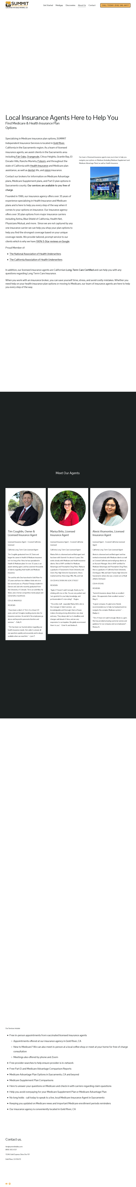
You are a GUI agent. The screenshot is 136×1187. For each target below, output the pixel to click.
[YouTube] (6, 1184)
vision (48, 170)
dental (31, 170)
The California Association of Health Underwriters (35, 259)
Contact (92, 5)
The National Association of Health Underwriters (35, 253)
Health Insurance (39, 165)
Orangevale (33, 156)
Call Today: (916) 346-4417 (115, 5)
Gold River (58, 143)
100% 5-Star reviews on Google (52, 241)
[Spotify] (10, 1184)
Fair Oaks (20, 156)
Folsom (42, 161)
